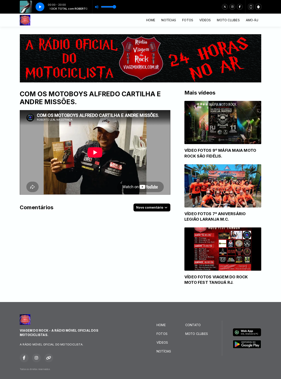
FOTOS (187, 20)
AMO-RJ (252, 20)
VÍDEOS (205, 20)
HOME (150, 20)
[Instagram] (232, 7)
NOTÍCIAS (168, 20)
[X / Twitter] (225, 7)
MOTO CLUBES (228, 20)
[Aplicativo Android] (258, 7)
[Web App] (251, 7)
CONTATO (193, 325)
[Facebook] (240, 7)
